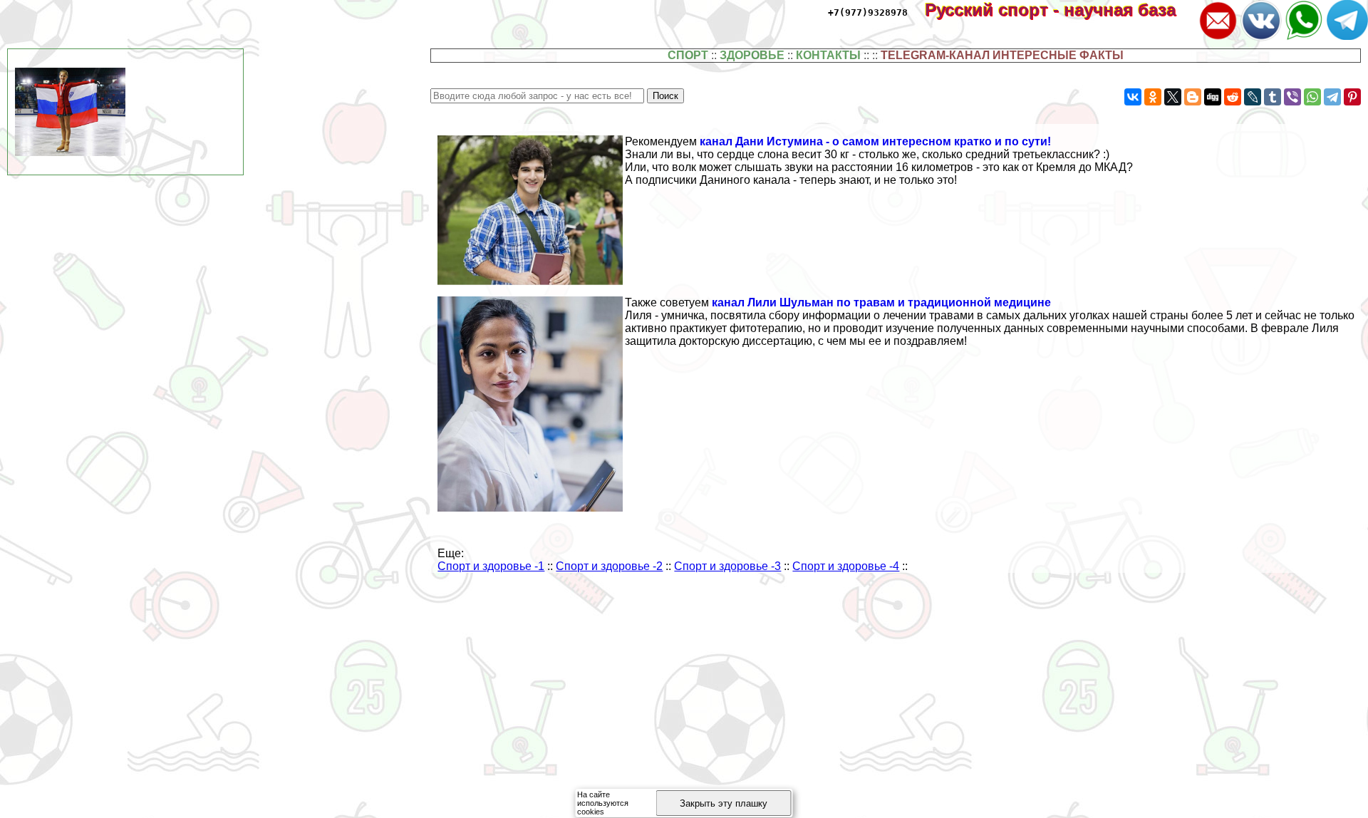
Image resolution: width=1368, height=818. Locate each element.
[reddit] (1232, 96)
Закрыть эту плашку (723, 803)
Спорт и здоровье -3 (727, 566)
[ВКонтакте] (1132, 96)
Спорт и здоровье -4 (845, 566)
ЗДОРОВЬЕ (752, 55)
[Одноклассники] (1152, 96)
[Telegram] (1332, 96)
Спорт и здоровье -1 (490, 566)
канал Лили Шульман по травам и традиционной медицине (881, 302)
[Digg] (1212, 96)
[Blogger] (1192, 96)
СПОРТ (688, 55)
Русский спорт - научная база (1060, 9)
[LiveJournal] (1252, 96)
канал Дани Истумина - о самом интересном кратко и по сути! (875, 141)
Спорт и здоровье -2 (609, 566)
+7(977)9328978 (868, 12)
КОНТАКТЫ (828, 55)
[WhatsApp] (1312, 96)
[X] (1172, 96)
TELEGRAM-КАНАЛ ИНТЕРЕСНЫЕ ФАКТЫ (1002, 55)
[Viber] (1292, 96)
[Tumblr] (1272, 96)
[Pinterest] (1352, 96)
